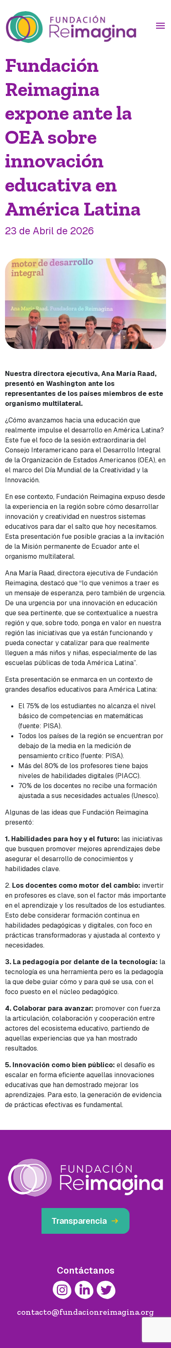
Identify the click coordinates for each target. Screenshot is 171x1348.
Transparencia (85, 1221)
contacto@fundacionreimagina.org (85, 1312)
